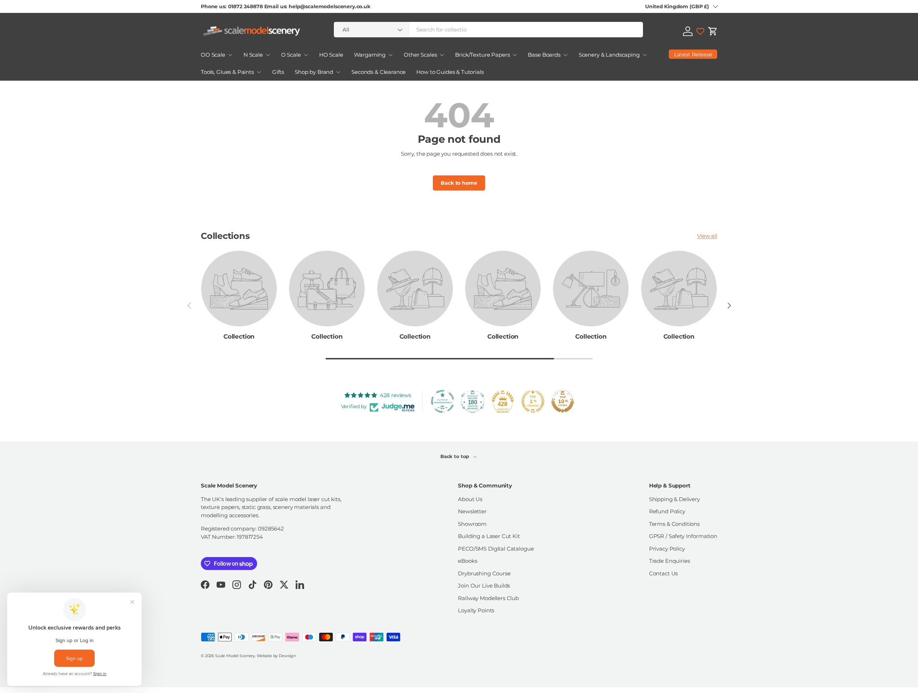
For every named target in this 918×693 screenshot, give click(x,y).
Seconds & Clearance (378, 72)
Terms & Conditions (674, 523)
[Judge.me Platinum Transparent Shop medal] (442, 401)
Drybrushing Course (484, 573)
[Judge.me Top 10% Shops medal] (562, 401)
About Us (470, 499)
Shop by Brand (314, 72)
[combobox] (488, 29)
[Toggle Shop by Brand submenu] (338, 72)
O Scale (291, 54)
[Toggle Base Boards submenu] (565, 55)
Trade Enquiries (669, 560)
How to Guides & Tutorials (449, 72)
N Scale (253, 54)
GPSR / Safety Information (683, 536)
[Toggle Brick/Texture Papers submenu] (514, 55)
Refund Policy (667, 511)
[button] (713, 31)
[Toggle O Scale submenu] (306, 55)
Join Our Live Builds (484, 585)
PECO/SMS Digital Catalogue (496, 548)
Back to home (459, 183)
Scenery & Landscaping (609, 54)
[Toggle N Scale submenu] (268, 55)
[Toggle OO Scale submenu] (230, 55)
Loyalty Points (476, 610)
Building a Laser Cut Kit (489, 536)
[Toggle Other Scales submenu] (441, 55)
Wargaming (370, 54)
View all (707, 235)
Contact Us (663, 573)
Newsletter (472, 511)
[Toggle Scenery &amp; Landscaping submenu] (644, 55)
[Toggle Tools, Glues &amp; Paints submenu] (259, 72)
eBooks (467, 560)
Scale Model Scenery (235, 655)
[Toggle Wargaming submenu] (390, 55)
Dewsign (287, 655)
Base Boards (544, 54)
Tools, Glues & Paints (227, 72)
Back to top (455, 456)
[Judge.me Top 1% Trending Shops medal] (532, 401)
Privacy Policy (667, 548)
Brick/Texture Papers (482, 54)
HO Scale (331, 54)
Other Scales (420, 54)
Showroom (472, 523)
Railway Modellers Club (488, 598)
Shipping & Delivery (674, 499)
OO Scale (213, 54)
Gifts (278, 72)
